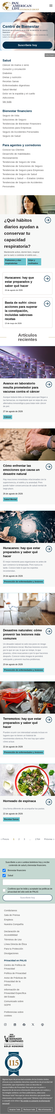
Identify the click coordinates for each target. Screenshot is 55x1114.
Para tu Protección (13, 948)
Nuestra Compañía (13, 924)
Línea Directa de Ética (15, 944)
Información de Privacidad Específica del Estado (15, 993)
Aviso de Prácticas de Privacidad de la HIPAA (15, 981)
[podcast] (42, 1024)
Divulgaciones (11, 953)
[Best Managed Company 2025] (27, 1041)
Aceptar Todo (14, 1109)
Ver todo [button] (7, 102)
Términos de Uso (13, 939)
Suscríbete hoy (27, 45)
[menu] (51, 6)
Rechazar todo (29, 1109)
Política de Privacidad (15, 973)
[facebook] (24, 1024)
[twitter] (33, 1024)
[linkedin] (14, 1024)
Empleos (8, 919)
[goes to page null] (46, 220)
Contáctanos (10, 910)
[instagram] (5, 1024)
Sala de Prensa (12, 915)
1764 (37, 839)
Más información (44, 1109)
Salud (10, 875)
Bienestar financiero (17, 870)
